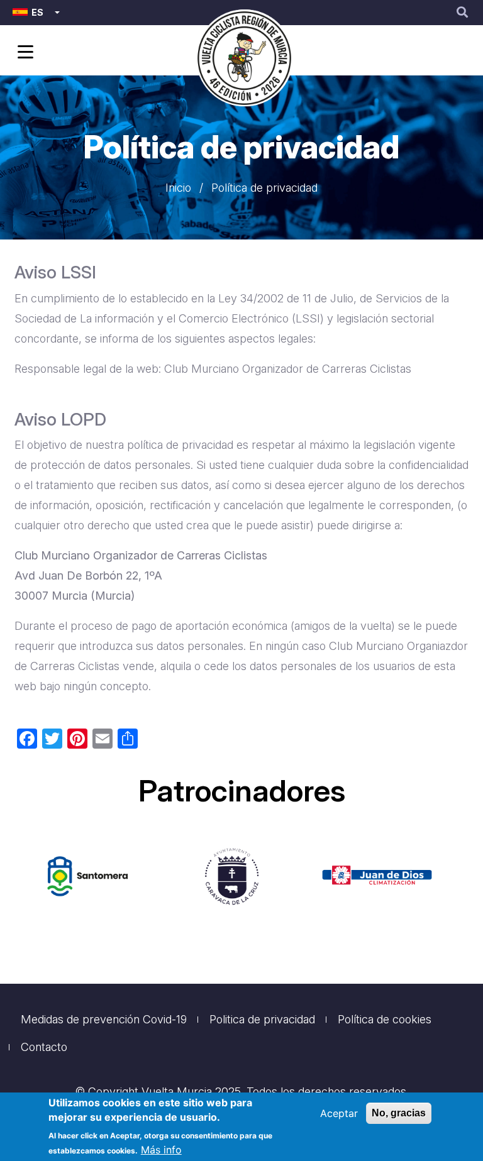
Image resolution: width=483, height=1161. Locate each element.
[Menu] (23, 53)
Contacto (44, 1047)
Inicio (178, 187)
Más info (161, 1149)
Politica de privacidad (262, 1019)
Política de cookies (384, 1019)
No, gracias (399, 1113)
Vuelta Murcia (177, 1091)
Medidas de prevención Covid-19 (104, 1019)
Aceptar (339, 1113)
